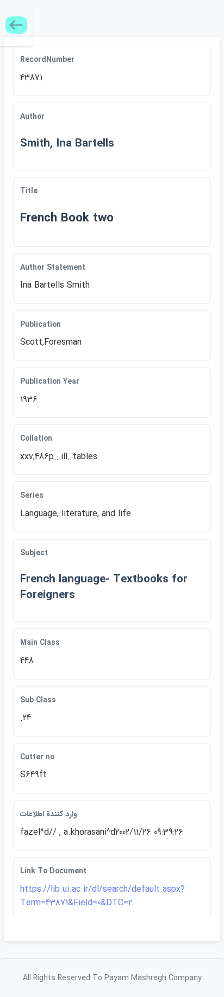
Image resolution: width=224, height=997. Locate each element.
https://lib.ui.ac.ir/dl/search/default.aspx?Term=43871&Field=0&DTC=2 (102, 896)
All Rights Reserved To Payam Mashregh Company (112, 978)
